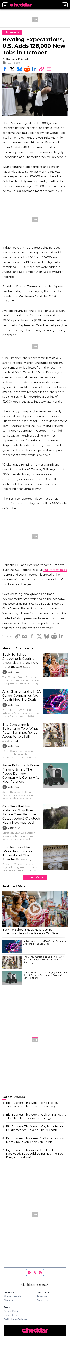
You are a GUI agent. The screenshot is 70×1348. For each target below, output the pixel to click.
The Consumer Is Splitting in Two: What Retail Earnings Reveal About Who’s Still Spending (20, 733)
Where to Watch (12, 1296)
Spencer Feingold (17, 59)
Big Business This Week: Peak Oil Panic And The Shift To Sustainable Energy (36, 1116)
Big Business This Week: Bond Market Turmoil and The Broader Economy (18, 853)
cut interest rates (55, 569)
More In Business (16, 648)
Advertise (42, 1296)
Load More (35, 877)
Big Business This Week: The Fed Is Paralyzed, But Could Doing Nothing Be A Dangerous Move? (35, 1154)
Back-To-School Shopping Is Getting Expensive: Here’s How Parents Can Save (20, 661)
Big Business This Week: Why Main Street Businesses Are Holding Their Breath (34, 1128)
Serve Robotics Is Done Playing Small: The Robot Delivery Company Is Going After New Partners (21, 773)
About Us (8, 1300)
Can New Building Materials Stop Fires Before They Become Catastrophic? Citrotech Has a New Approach (21, 814)
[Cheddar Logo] (21, 5)
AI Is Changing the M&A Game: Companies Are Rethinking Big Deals (21, 695)
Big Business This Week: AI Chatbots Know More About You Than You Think (35, 1140)
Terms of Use (11, 1315)
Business (12, 32)
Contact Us (43, 1300)
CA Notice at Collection (16, 1319)
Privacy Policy (11, 1311)
